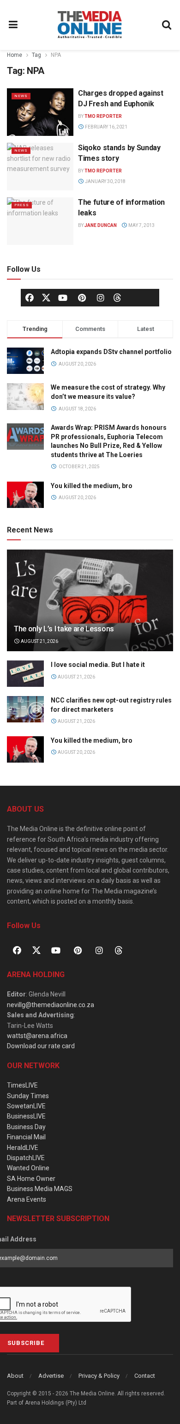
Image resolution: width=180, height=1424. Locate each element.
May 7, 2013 (141, 225)
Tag (36, 55)
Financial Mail (26, 1137)
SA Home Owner (31, 1178)
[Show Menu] (13, 25)
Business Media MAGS (39, 1188)
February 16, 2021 (105, 126)
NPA (56, 55)
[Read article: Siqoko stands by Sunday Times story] (40, 166)
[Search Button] (167, 25)
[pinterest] (81, 297)
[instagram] (100, 297)
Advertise (51, 1375)
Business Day (26, 1127)
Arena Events (26, 1199)
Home (14, 55)
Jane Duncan (100, 225)
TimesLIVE (22, 1085)
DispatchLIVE (26, 1157)
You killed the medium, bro (91, 485)
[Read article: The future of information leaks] (40, 221)
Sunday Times (28, 1096)
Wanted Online (28, 1168)
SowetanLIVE (26, 1106)
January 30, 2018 (105, 181)
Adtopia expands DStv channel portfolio (111, 351)
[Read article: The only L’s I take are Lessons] (90, 609)
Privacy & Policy (99, 1375)
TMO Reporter (103, 116)
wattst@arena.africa (37, 1035)
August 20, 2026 (76, 752)
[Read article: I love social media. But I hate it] (25, 673)
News (21, 96)
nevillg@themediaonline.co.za (50, 1004)
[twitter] (46, 297)
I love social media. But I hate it (98, 664)
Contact (144, 1375)
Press (21, 205)
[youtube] (62, 297)
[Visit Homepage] (90, 25)
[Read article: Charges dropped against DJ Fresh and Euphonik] (40, 112)
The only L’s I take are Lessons (64, 628)
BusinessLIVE (26, 1116)
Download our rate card (41, 1046)
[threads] (117, 297)
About (15, 1375)
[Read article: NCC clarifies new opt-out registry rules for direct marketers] (25, 709)
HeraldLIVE (22, 1147)
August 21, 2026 (39, 641)
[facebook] (29, 297)
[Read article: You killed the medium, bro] (25, 749)
